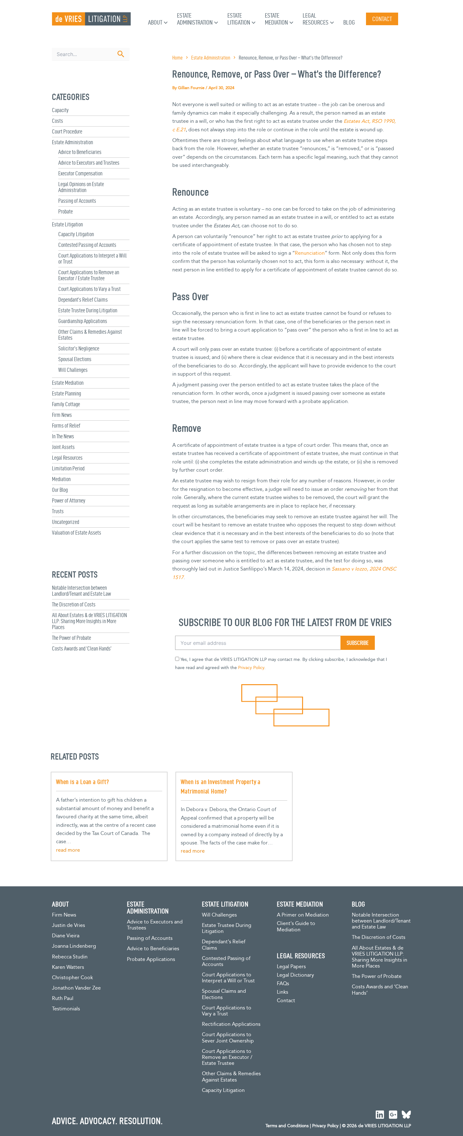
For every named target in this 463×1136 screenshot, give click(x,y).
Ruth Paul (62, 999)
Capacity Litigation (76, 234)
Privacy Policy (251, 667)
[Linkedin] (380, 1114)
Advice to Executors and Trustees (88, 163)
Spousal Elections (74, 359)
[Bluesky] (406, 1114)
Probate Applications (151, 959)
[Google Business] (393, 1114)
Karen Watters (68, 967)
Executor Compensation (80, 173)
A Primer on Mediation (303, 915)
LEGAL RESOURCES (301, 955)
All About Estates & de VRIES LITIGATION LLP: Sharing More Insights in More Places (89, 621)
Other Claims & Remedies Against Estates (231, 1077)
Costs (57, 121)
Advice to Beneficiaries (79, 152)
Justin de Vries (68, 925)
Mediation (61, 479)
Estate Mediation (67, 383)
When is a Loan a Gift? (82, 781)
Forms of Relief (66, 426)
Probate (65, 211)
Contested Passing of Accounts (87, 245)
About (155, 22)
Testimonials (66, 1009)
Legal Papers (291, 967)
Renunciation (310, 253)
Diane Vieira (65, 936)
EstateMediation (276, 19)
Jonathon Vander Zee (76, 988)
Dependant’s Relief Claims (83, 300)
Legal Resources (67, 458)
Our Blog (60, 490)
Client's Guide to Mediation (296, 927)
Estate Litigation (67, 224)
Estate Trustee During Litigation (87, 310)
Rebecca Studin (70, 957)
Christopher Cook (72, 978)
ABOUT (60, 904)
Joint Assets (63, 447)
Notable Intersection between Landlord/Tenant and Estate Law (81, 591)
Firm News (62, 415)
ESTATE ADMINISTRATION (148, 907)
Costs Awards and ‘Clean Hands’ (81, 648)
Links (282, 992)
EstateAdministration (195, 19)
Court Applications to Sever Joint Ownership (228, 1038)
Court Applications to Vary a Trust (89, 289)
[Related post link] (68, 850)
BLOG (358, 904)
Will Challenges (73, 370)
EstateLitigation (238, 19)
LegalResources (316, 19)
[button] (165, 22)
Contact (286, 1001)
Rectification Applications (231, 1024)
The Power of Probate (71, 638)
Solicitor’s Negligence (78, 348)
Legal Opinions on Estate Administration (81, 187)
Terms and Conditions (287, 1125)
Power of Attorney (68, 500)
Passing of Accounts (77, 201)
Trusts (58, 511)
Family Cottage (66, 404)
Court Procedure (67, 131)
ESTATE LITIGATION (225, 904)
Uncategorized (65, 522)
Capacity (60, 110)
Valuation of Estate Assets (76, 533)
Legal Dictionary (295, 975)
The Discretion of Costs (73, 604)
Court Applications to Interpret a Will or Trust (228, 978)
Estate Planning (66, 393)
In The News (63, 436)
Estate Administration (72, 142)
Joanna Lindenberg (74, 946)
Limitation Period (68, 468)
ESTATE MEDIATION (300, 904)
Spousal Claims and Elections (224, 994)
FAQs (283, 984)
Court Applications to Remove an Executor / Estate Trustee (88, 275)
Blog (349, 22)
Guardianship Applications (82, 321)
